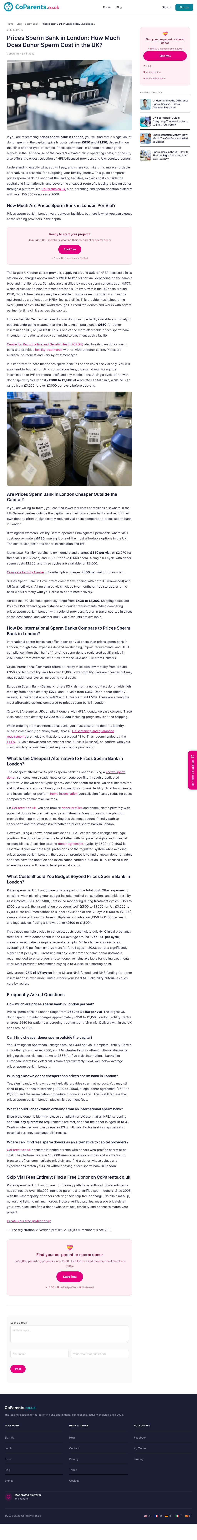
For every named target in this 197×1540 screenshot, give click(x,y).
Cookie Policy (15, 388)
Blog (19, 437)
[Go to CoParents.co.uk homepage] (31, 420)
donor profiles (72, 1221)
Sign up (184, 420)
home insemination (64, 1207)
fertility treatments (48, 763)
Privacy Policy (15, 397)
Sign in (166, 420)
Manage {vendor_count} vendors (29, 357)
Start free (70, 662)
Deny (27, 377)
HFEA (11, 1155)
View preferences (52, 377)
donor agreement (70, 1257)
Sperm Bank (31, 437)
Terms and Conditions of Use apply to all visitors (41, 405)
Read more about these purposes (29, 366)
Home (10, 437)
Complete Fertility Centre (25, 985)
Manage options (17, 339)
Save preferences (85, 377)
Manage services (17, 348)
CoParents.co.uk (53, 602)
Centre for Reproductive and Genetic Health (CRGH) (45, 758)
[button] (98, 149)
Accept (9, 377)
